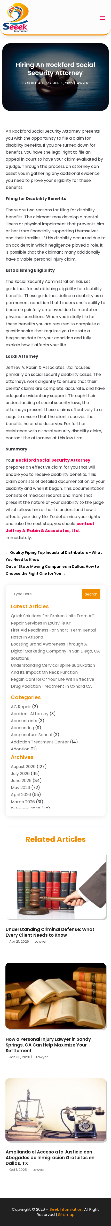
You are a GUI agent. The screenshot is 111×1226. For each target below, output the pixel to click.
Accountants (24, 721)
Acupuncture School (31, 735)
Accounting (22, 728)
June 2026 (21, 781)
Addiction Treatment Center (40, 742)
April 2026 (21, 795)
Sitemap (66, 1214)
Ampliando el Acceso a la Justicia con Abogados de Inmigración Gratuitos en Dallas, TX (50, 1157)
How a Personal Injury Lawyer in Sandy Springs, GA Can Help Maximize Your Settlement (48, 1045)
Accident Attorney (30, 714)
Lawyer (82, 83)
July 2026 (20, 774)
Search (91, 594)
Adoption (20, 749)
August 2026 (23, 767)
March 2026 (23, 802)
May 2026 (20, 788)
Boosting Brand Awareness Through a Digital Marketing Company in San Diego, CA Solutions (55, 651)
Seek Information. (66, 1209)
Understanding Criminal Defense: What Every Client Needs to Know (50, 932)
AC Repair (21, 707)
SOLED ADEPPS (39, 83)
